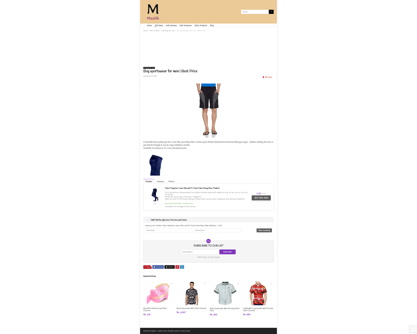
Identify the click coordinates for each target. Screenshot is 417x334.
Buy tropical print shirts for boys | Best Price (225, 309)
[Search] (271, 12)
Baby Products (201, 25)
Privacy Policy (185, 331)
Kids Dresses (171, 25)
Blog (212, 25)
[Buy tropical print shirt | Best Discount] (192, 283)
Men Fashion (155, 31)
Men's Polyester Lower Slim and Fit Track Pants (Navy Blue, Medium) (192, 188)
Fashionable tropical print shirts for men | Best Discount (258, 309)
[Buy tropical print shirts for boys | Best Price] (225, 283)
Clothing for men (168, 31)
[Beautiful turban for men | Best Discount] (158, 283)
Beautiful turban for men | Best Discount (155, 309)
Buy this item (261, 197)
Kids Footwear (186, 25)
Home (149, 25)
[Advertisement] (208, 49)
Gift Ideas (159, 25)
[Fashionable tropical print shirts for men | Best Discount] (258, 283)
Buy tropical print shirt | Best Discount (191, 308)
